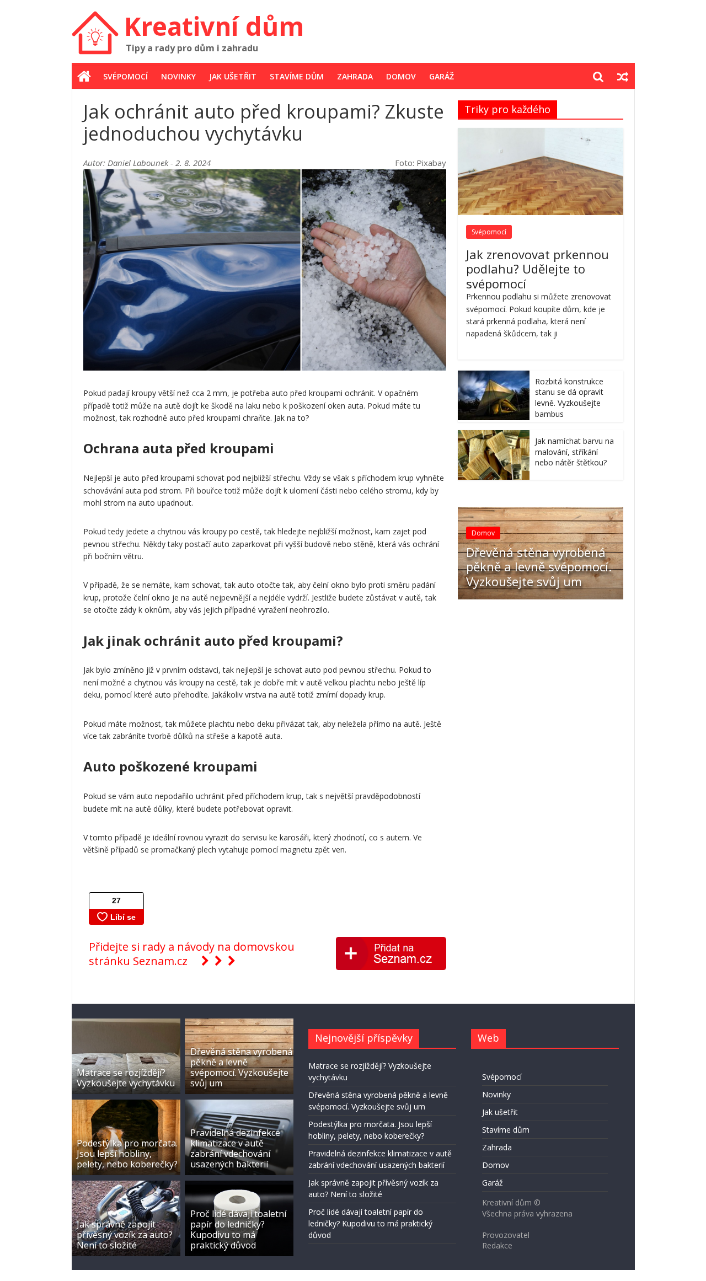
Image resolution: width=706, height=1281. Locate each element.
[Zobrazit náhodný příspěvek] (623, 76)
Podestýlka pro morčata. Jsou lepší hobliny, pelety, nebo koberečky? (127, 1153)
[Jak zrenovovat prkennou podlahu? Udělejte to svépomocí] (540, 133)
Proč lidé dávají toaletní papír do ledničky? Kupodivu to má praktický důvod (238, 1230)
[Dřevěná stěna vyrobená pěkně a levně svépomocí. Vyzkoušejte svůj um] (540, 513)
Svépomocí (125, 76)
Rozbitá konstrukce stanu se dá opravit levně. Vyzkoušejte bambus (569, 397)
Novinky (178, 76)
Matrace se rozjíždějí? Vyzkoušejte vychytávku (126, 1077)
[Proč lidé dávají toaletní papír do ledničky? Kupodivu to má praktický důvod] (239, 1186)
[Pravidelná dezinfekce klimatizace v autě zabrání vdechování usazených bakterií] (239, 1105)
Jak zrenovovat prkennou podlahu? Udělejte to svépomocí (537, 269)
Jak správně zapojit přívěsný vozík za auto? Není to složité (125, 1234)
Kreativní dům (214, 26)
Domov (401, 76)
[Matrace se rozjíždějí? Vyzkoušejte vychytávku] (126, 1024)
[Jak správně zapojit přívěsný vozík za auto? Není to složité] (126, 1186)
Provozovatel (506, 1235)
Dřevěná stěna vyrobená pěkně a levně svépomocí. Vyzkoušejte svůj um (539, 566)
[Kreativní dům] (84, 76)
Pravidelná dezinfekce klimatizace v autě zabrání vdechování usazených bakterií (235, 1149)
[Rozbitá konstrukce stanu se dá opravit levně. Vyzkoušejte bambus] (494, 376)
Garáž (441, 76)
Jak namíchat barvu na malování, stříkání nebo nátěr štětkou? (574, 452)
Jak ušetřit (232, 76)
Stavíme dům (297, 76)
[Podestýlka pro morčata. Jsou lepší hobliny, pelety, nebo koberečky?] (126, 1105)
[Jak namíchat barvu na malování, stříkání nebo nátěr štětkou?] (494, 436)
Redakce (497, 1245)
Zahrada (355, 76)
